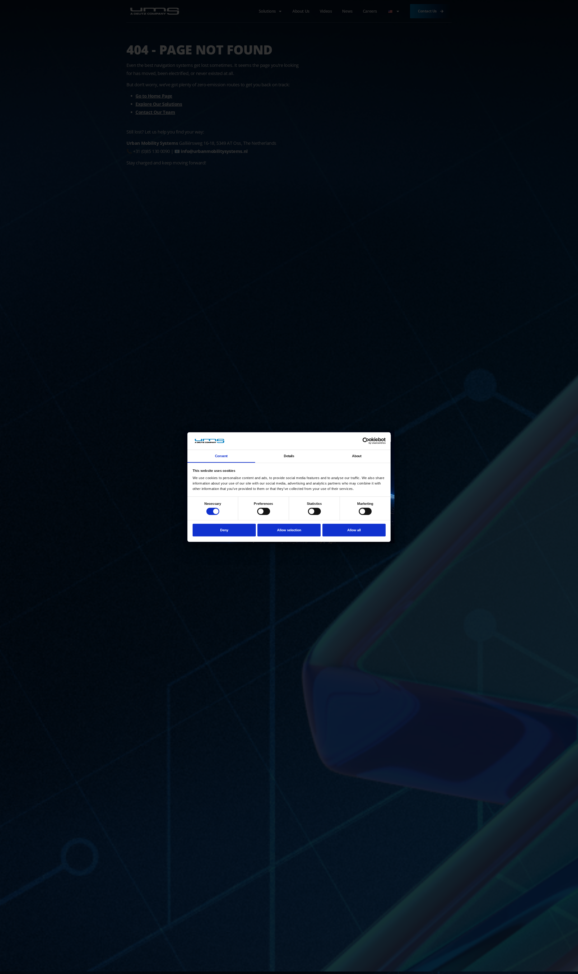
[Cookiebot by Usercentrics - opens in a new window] (366, 441)
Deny (224, 530)
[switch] (263, 511)
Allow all (354, 530)
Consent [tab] (221, 456)
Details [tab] (289, 456)
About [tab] (356, 456)
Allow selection (289, 530)
